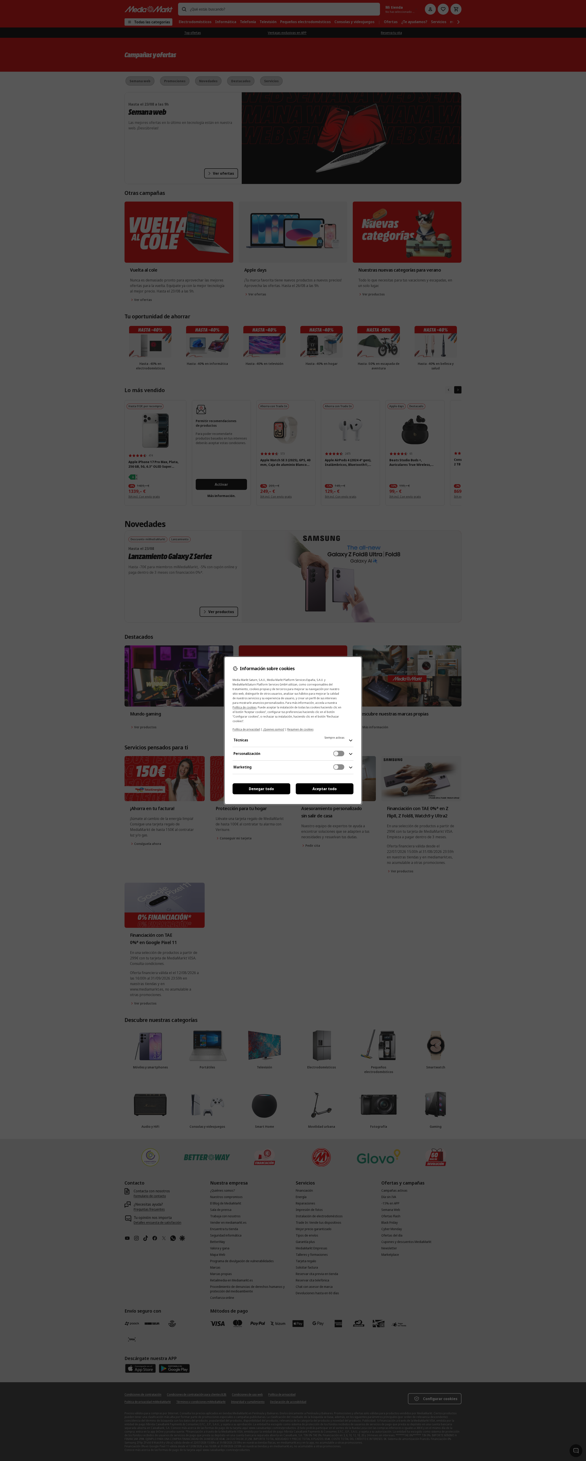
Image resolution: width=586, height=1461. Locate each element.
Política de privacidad (246, 729)
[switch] (338, 753)
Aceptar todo (324, 788)
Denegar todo (261, 788)
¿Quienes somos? (273, 729)
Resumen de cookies (300, 729)
